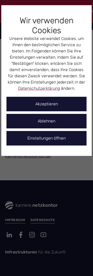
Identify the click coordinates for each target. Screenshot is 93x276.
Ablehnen (46, 121)
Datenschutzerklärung (39, 88)
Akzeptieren (46, 103)
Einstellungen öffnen (46, 138)
